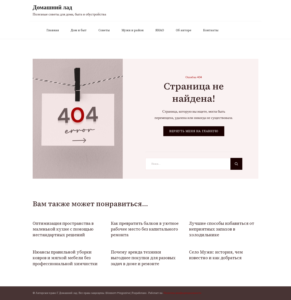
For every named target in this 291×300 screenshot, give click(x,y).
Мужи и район (133, 30)
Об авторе (183, 30)
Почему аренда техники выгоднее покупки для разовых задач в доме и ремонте (143, 258)
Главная (53, 30)
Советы (104, 30)
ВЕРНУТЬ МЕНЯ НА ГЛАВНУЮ (193, 131)
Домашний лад (52, 7)
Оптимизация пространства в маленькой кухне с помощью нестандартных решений (63, 229)
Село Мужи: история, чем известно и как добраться (216, 255)
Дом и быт (79, 30)
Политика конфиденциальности (182, 293)
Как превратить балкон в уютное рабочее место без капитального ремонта (145, 229)
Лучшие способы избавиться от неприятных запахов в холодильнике (221, 229)
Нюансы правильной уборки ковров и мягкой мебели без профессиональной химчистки (65, 258)
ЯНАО (159, 30)
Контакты (210, 30)
